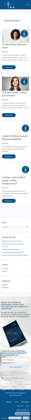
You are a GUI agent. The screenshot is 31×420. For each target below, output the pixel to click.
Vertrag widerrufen (22, 414)
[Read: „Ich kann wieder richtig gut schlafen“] (15, 83)
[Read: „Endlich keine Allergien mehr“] (15, 35)
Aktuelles (4, 284)
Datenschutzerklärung (7, 375)
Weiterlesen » (9, 66)
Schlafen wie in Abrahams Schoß (11, 241)
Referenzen (5, 51)
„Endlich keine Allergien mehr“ (11, 249)
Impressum (20, 406)
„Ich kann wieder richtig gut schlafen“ (13, 252)
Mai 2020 (4, 271)
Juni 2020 (4, 268)
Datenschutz (25, 402)
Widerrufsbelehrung (22, 410)
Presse (16, 402)
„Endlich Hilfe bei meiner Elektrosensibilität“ (15, 255)
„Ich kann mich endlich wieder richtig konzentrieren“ (13, 180)
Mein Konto (4, 418)
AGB (27, 406)
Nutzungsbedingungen (6, 379)
